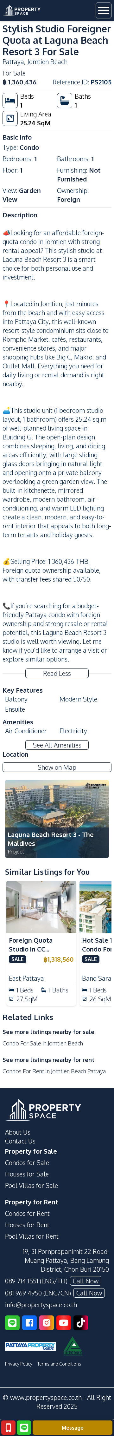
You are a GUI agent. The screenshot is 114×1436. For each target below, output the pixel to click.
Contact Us (20, 1141)
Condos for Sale (27, 1162)
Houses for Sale (27, 1174)
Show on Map (57, 767)
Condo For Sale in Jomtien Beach (43, 1043)
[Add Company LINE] (12, 1322)
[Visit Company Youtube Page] (63, 1322)
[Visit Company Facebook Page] (29, 1322)
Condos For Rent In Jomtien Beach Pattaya (54, 1071)
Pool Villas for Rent (32, 1236)
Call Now (85, 1281)
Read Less (57, 673)
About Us (17, 1132)
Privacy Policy (18, 1364)
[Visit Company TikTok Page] (80, 1322)
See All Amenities (57, 745)
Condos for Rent (27, 1213)
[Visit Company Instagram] (46, 1322)
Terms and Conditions (59, 1364)
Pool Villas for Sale (31, 1185)
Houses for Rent (27, 1225)
